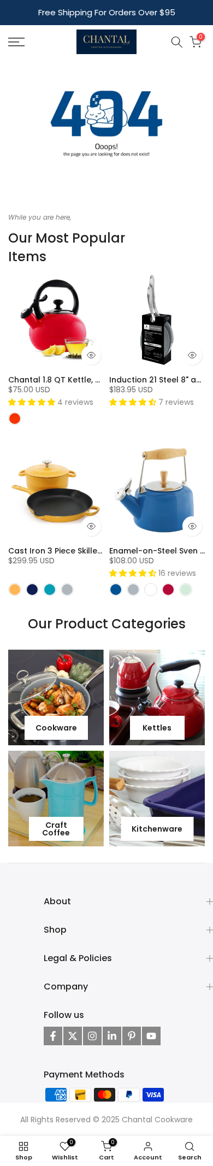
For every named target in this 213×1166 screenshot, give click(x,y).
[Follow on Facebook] (53, 1036)
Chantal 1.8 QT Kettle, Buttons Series (80, 379)
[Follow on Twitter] (72, 1036)
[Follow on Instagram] (92, 1036)
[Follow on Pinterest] (131, 1036)
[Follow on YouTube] (151, 1036)
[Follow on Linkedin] (112, 1036)
